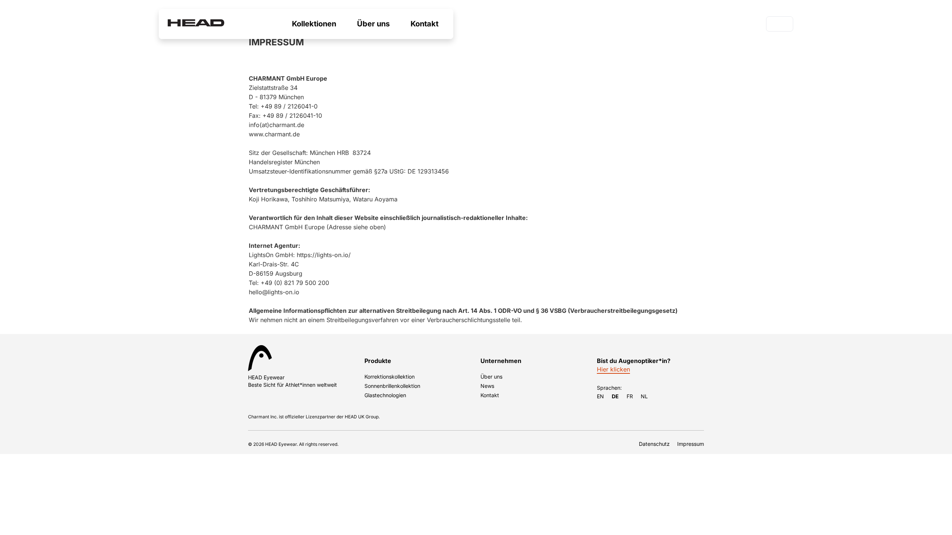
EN (600, 396)
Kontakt (489, 395)
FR (630, 396)
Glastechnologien (385, 395)
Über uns (491, 376)
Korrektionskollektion (389, 376)
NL (644, 396)
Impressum (690, 444)
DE (776, 25)
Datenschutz (654, 444)
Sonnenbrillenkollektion (392, 386)
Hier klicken (613, 369)
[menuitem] (314, 24)
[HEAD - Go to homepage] (196, 23)
